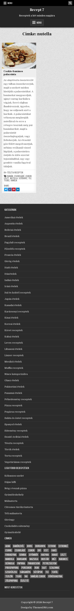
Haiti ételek (11, 267)
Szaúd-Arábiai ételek (16, 436)
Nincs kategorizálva (16, 374)
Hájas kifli (10, 482)
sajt (44, 567)
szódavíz (23, 178)
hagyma (45, 554)
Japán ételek (11, 299)
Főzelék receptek (14, 248)
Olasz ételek (11, 380)
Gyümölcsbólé (12, 532)
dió (39, 550)
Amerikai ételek (13, 217)
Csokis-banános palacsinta (13, 73)
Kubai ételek (11, 336)
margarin (21, 559)
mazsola (34, 559)
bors (29, 546)
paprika (21, 563)
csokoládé (19, 176)
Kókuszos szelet (14, 475)
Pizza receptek (13, 405)
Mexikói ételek (13, 361)
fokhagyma (10, 554)
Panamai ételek (13, 393)
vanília (14, 180)
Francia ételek (12, 255)
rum (37, 567)
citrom (52, 546)
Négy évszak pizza (15, 488)
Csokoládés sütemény (17, 526)
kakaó (54, 554)
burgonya (40, 546)
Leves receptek (13, 342)
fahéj (54, 550)
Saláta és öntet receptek (18, 418)
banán (10, 176)
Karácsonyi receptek (16, 311)
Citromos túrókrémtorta (18, 507)
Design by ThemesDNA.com (37, 607)
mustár (45, 559)
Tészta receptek (15, 172)
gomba (22, 554)
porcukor (26, 567)
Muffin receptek (13, 368)
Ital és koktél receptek (17, 292)
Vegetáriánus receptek (17, 462)
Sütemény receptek (15, 430)
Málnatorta (10, 501)
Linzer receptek (14, 355)
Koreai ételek (12, 324)
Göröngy (9, 519)
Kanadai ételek (13, 305)
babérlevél (18, 546)
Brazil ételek (11, 236)
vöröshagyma (55, 576)
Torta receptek (13, 455)
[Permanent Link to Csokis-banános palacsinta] (19, 55)
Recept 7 (37, 10)
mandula (9, 559)
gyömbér (33, 554)
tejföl (55, 572)
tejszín (9, 576)
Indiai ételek (11, 280)
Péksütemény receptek (18, 399)
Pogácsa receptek (14, 411)
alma (7, 546)
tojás (7, 180)
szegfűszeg (11, 572)
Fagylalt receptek (14, 242)
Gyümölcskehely (14, 494)
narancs (63, 559)
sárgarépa (25, 572)
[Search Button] (70, 3)
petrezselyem (49, 563)
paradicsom (34, 563)
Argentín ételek (13, 223)
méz (54, 559)
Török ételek (11, 449)
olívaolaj (9, 563)
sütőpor (38, 572)
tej (29, 178)
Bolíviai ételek (12, 230)
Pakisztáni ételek (14, 386)
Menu (10, 3)
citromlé (63, 546)
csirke (8, 550)
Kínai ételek (11, 317)
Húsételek (10, 274)
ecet (46, 550)
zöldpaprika (11, 580)
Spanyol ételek (13, 424)
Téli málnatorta (13, 513)
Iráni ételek (11, 286)
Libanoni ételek (13, 349)
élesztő (24, 580)
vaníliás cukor (38, 576)
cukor (29, 176)
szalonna (54, 567)
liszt (6, 178)
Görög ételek (12, 261)
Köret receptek (13, 330)
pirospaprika (11, 567)
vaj (26, 576)
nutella (14, 178)
